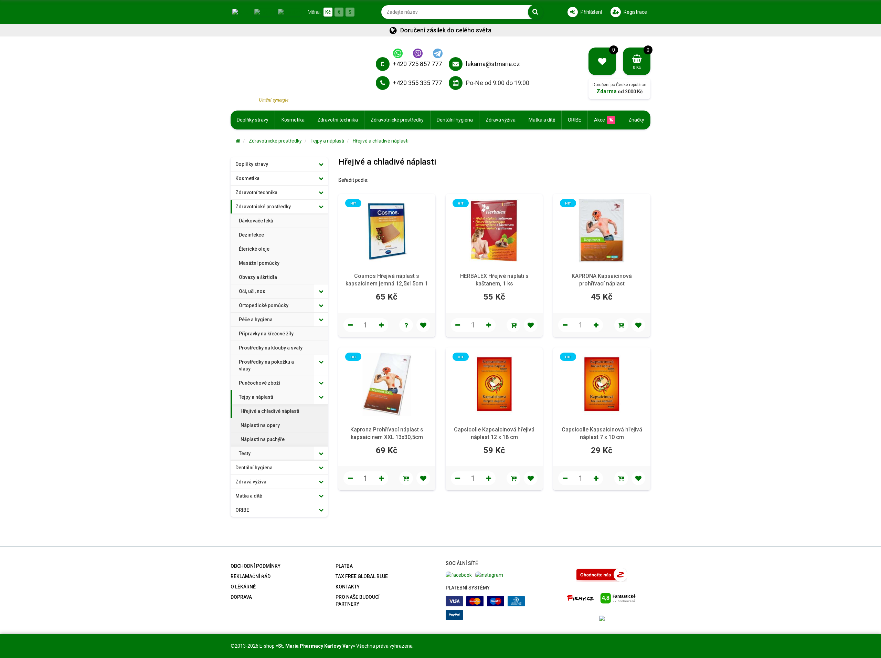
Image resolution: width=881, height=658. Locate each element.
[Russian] (289, 11)
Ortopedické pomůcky (263, 305)
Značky (636, 120)
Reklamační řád (250, 576)
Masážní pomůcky (259, 263)
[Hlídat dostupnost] (406, 325)
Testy (245, 453)
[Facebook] (459, 574)
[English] (264, 11)
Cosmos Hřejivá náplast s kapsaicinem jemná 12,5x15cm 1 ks (387, 283)
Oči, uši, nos (252, 291)
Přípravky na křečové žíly (266, 333)
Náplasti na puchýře (263, 439)
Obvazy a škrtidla (258, 277)
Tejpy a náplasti (327, 141)
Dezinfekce (251, 235)
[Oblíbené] (423, 325)
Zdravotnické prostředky (397, 120)
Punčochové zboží (259, 383)
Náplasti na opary (260, 425)
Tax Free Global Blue (362, 576)
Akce (599, 120)
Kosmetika (293, 120)
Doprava (241, 597)
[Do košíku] (513, 325)
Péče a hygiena (256, 319)
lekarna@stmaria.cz (493, 63)
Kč (328, 12)
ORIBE (574, 120)
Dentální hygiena (455, 120)
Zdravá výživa (501, 120)
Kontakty (348, 586)
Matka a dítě (542, 120)
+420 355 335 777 (417, 82)
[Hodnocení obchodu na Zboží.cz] (601, 574)
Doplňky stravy (252, 120)
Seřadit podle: (353, 180)
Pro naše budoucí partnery (358, 600)
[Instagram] (489, 574)
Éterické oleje (254, 249)
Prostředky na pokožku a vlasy (266, 365)
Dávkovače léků (256, 220)
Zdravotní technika (337, 120)
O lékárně (243, 586)
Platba (344, 566)
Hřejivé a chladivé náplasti (380, 141)
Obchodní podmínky (255, 566)
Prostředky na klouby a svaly (270, 348)
